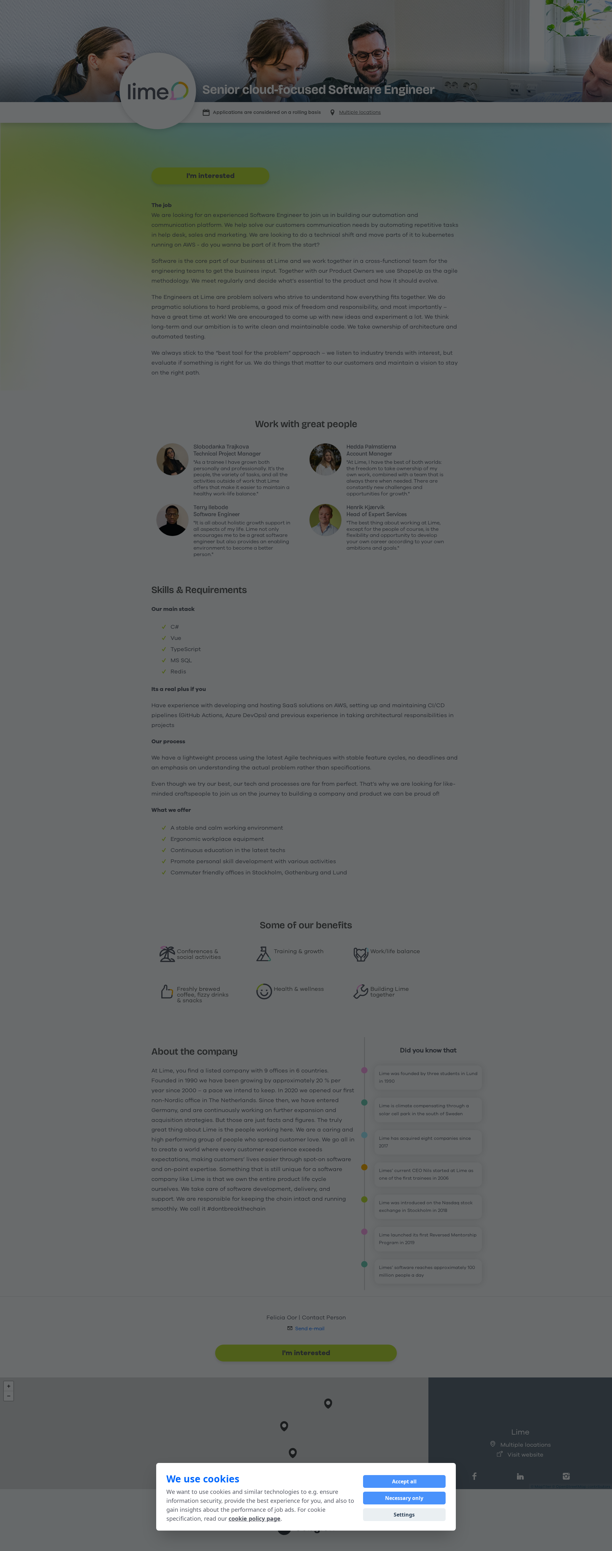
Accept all (404, 1481)
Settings (404, 1514)
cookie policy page (254, 1518)
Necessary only (404, 1498)
